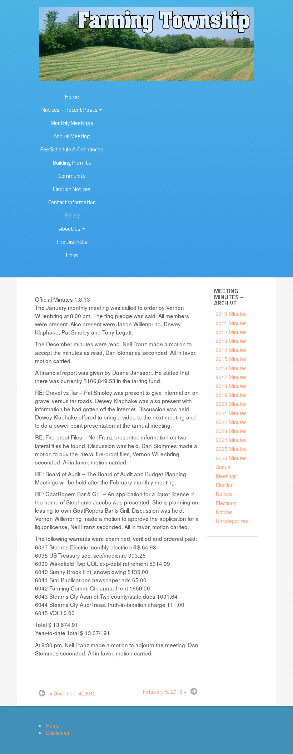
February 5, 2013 (162, 691)
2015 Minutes (231, 358)
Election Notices (72, 189)
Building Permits (72, 163)
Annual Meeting (72, 136)
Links (72, 255)
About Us (70, 229)
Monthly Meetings (72, 123)
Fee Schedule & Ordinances (71, 149)
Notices (224, 512)
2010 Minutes (231, 313)
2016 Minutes (231, 368)
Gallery (72, 215)
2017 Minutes (231, 377)
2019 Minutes (231, 394)
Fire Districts (72, 242)
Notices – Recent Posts (70, 110)
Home (72, 96)
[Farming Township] (146, 43)
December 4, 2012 (75, 693)
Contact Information (72, 202)
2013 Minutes (231, 341)
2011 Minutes (231, 323)
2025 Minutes (231, 448)
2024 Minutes (231, 439)
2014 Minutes (231, 349)
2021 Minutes (231, 413)
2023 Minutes (231, 430)
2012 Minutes (231, 332)
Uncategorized (232, 520)
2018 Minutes (231, 385)
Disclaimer (58, 732)
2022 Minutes (231, 422)
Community (72, 176)
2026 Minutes (231, 458)
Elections (226, 503)
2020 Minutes (231, 403)
